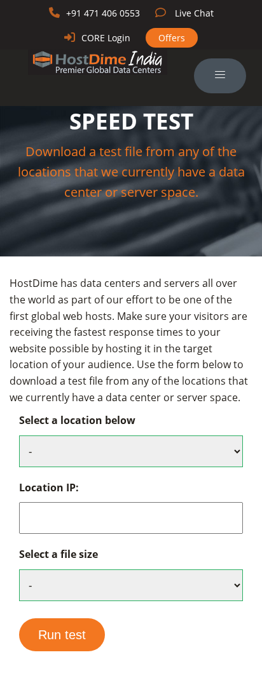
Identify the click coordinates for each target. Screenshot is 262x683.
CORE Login (105, 38)
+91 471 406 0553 (103, 13)
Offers (171, 38)
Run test (62, 635)
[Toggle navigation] (220, 75)
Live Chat (194, 13)
